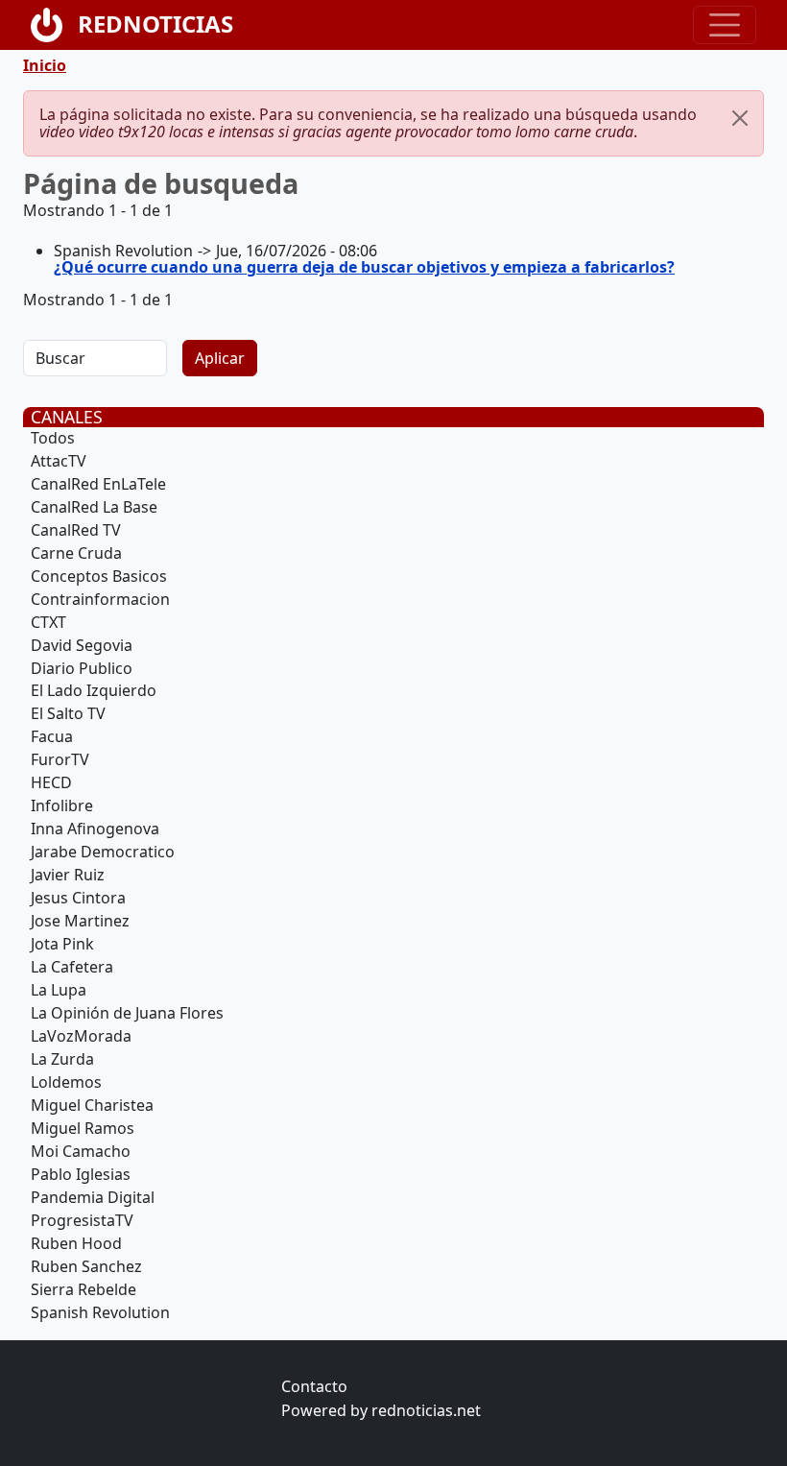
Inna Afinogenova (95, 828)
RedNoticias (155, 23)
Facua (52, 736)
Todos (53, 437)
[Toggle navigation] (724, 25)
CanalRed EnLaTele (98, 483)
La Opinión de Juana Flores (127, 1012)
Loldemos (66, 1082)
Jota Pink (62, 943)
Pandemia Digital (93, 1197)
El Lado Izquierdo (93, 690)
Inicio (44, 65)
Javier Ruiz (68, 874)
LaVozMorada (81, 1035)
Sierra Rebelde (83, 1289)
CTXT (48, 622)
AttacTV (58, 460)
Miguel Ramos (82, 1128)
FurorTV (60, 759)
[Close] (740, 118)
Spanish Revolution (100, 1312)
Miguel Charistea (92, 1105)
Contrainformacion (100, 599)
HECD (51, 782)
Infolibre (62, 805)
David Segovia (81, 645)
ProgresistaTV (82, 1220)
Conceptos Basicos (99, 576)
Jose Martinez (80, 920)
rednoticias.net (426, 1410)
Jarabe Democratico (103, 851)
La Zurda (62, 1058)
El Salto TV (68, 713)
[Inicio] (54, 25)
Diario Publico (81, 668)
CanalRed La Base (94, 506)
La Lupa (58, 989)
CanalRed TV (76, 530)
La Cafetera (72, 966)
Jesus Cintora (78, 897)
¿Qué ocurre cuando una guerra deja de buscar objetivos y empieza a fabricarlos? (364, 266)
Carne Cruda (76, 553)
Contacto (314, 1386)
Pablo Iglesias (81, 1174)
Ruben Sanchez (86, 1266)
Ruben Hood (76, 1243)
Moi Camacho (81, 1151)
